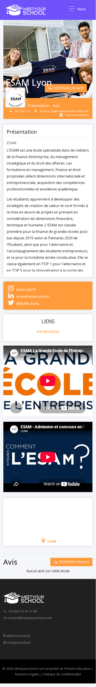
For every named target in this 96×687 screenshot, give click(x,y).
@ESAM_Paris (27, 303)
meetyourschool (18, 642)
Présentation (39, 105)
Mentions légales (27, 674)
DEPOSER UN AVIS (68, 88)
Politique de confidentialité (62, 674)
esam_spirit (25, 289)
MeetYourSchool (17, 636)
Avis (56, 105)
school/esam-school (33, 296)
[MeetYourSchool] (26, 9)
